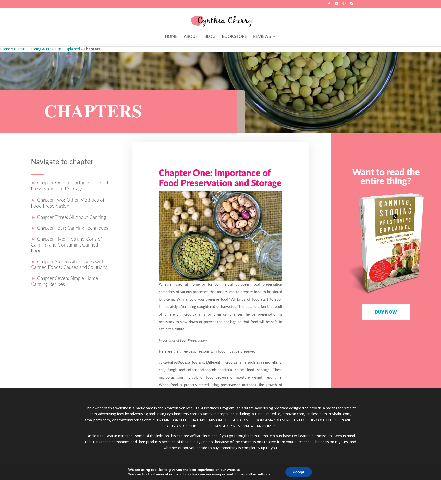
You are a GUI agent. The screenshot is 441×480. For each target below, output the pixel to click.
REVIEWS (262, 37)
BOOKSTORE (234, 37)
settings (263, 474)
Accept (298, 472)
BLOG (209, 37)
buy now (386, 312)
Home (5, 48)
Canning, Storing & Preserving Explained (47, 48)
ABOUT (191, 37)
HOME (171, 37)
